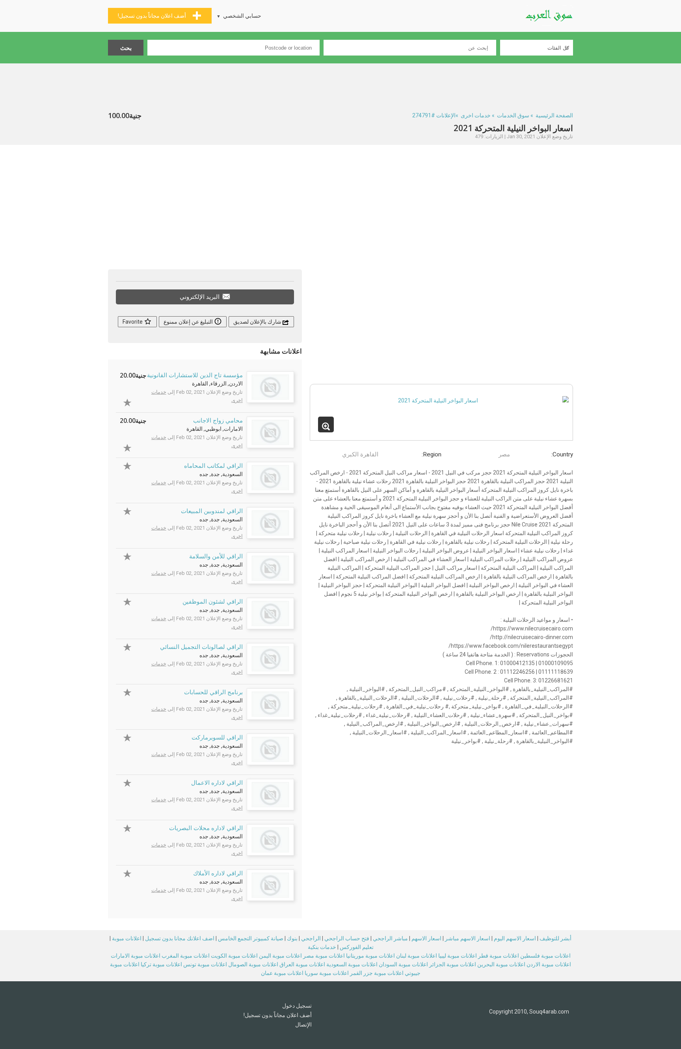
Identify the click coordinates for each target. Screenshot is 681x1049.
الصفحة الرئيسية (554, 115)
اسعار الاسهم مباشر (467, 938)
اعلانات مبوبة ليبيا (457, 956)
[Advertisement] (340, 85)
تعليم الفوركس (357, 947)
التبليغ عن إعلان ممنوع (189, 322)
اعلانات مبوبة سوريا (327, 973)
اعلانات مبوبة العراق (302, 964)
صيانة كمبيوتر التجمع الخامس (250, 938)
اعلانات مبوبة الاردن (549, 964)
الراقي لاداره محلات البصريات (206, 828)
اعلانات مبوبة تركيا (161, 964)
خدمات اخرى (476, 115)
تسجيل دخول (297, 1006)
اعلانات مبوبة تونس (205, 964)
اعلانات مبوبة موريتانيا (370, 956)
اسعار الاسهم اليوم (515, 938)
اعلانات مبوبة (126, 938)
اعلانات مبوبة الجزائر (452, 964)
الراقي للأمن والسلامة (216, 556)
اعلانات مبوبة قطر (498, 956)
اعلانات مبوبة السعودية (352, 964)
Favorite (133, 322)
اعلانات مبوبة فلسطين (545, 956)
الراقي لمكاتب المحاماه (213, 465)
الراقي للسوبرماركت (217, 737)
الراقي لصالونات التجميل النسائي (201, 647)
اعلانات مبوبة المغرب (186, 956)
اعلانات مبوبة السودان (403, 964)
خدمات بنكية (322, 947)
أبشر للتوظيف (555, 938)
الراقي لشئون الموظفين (212, 601)
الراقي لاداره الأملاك (218, 873)
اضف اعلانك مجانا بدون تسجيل (179, 938)
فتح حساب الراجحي (346, 938)
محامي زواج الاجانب (218, 420)
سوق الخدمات (513, 115)
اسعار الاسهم (426, 938)
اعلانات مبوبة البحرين (501, 964)
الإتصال (303, 1024)
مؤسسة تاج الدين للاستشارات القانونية (195, 375)
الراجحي (311, 938)
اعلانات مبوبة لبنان (416, 956)
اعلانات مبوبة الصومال (253, 964)
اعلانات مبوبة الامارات (135, 956)
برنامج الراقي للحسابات (213, 692)
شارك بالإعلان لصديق (258, 322)
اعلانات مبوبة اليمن (280, 956)
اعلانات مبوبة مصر (324, 956)
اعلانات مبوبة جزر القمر (377, 973)
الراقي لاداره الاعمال (217, 782)
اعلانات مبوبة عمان (282, 973)
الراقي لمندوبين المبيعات (212, 511)
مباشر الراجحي (390, 938)
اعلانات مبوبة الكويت (234, 956)
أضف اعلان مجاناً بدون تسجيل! (278, 1015)
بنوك (292, 938)
